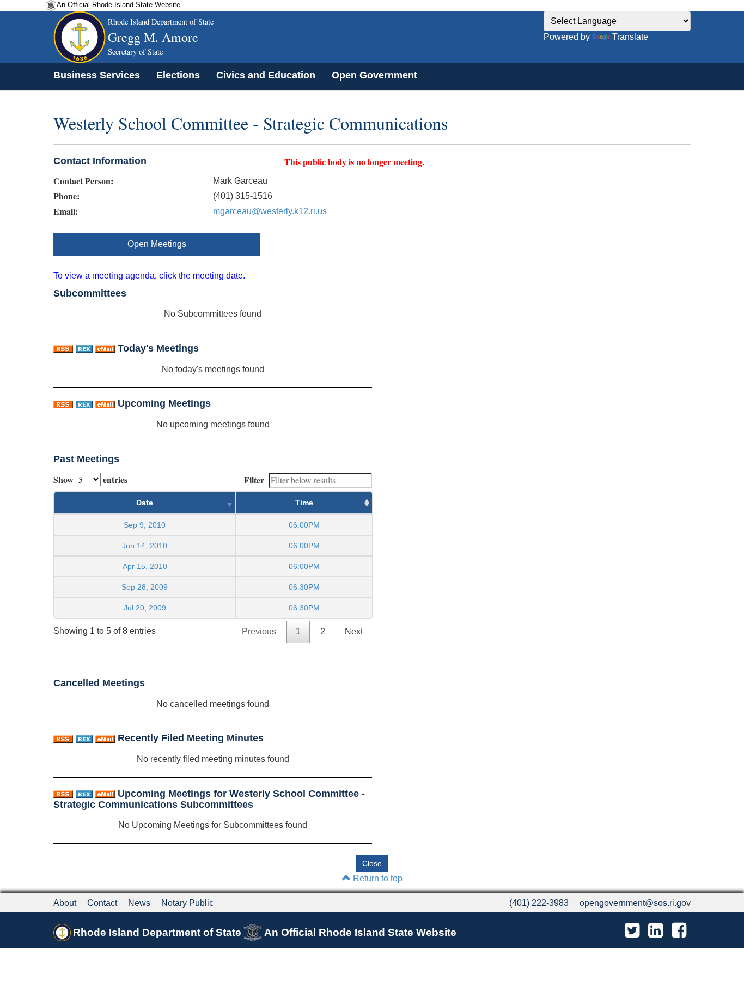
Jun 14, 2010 (144, 545)
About (64, 903)
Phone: (66, 196)
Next (354, 631)
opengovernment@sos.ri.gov (635, 903)
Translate (630, 36)
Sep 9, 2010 (145, 525)
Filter (254, 480)
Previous (259, 631)
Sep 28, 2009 (144, 587)
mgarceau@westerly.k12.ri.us (270, 211)
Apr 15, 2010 (145, 566)
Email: (65, 211)
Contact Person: (83, 181)
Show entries (90, 479)
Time (304, 502)
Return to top (377, 878)
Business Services (96, 75)
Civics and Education (265, 75)
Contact (102, 903)
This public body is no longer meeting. (354, 162)
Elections (178, 75)
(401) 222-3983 (539, 903)
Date (144, 502)
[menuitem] (96, 75)
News (139, 903)
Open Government (374, 75)
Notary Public (187, 903)
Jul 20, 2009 (145, 607)
